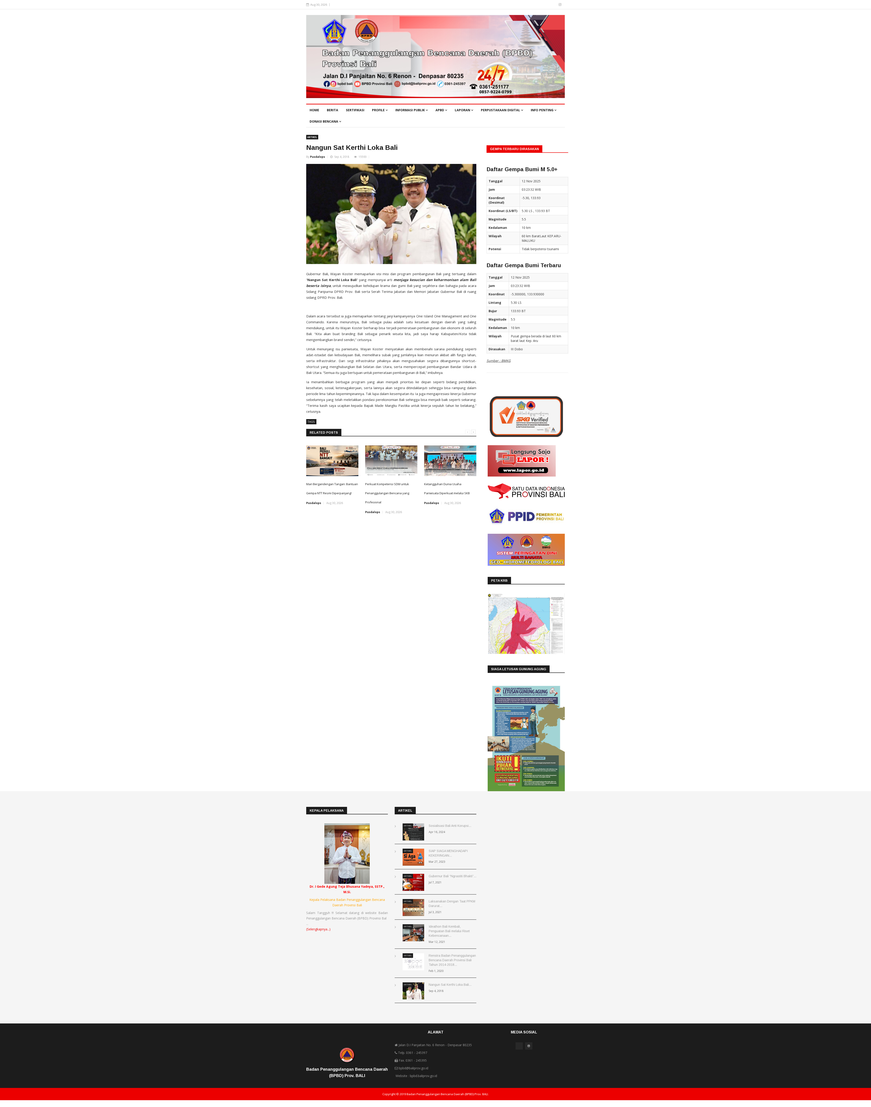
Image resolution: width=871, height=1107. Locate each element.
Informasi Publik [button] (410, 110)
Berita (332, 110)
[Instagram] (560, 4)
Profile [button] (379, 110)
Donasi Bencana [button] (324, 121)
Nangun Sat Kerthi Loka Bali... (450, 984)
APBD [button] (440, 110)
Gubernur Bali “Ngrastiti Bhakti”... (452, 876)
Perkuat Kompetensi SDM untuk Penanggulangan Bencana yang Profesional (387, 493)
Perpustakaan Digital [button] (501, 110)
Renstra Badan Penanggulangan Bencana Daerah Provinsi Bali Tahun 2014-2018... (452, 960)
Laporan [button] (463, 110)
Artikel (312, 137)
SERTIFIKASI (355, 110)
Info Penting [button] (542, 110)
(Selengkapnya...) (318, 929)
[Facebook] (553, 4)
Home (314, 110)
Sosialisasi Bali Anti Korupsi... (450, 826)
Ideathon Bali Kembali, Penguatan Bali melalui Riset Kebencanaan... (449, 931)
